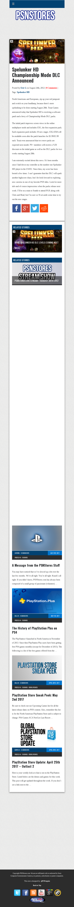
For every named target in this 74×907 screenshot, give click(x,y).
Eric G (23, 88)
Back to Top (37, 885)
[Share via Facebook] (16, 212)
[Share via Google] (26, 212)
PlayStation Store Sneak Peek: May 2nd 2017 (35, 697)
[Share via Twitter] (35, 212)
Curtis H (17, 750)
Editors (17, 553)
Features (25, 557)
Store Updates (33, 687)
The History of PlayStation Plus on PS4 (34, 630)
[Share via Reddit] (44, 212)
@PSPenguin (45, 881)
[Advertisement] (37, 31)
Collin (17, 616)
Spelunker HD (23, 92)
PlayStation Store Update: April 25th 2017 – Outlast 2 (36, 764)
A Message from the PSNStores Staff (36, 565)
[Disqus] (37, 333)
